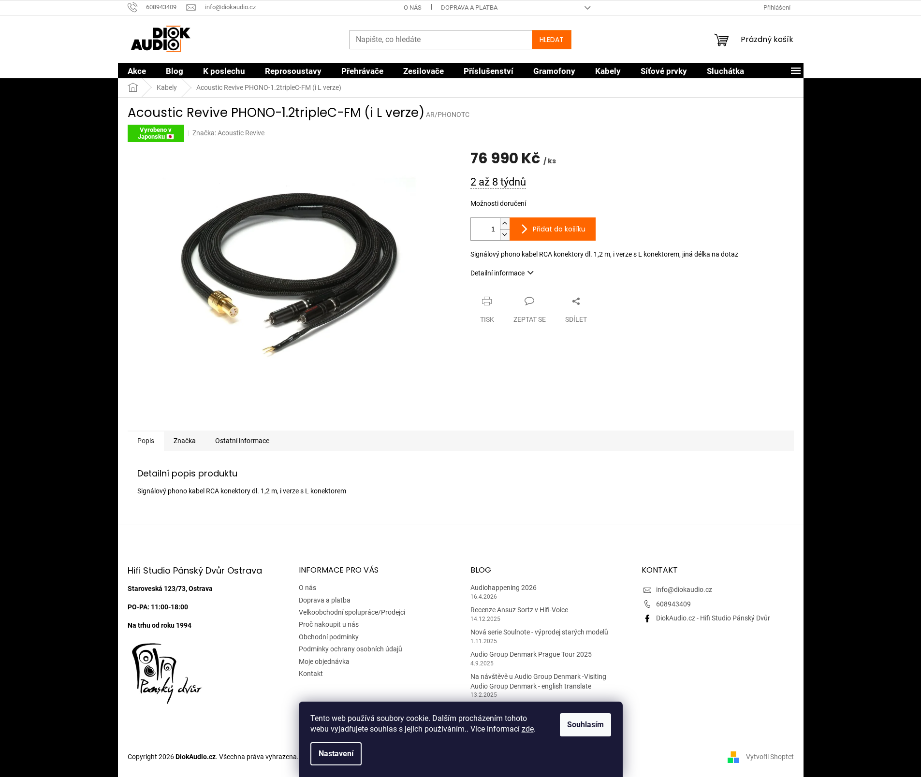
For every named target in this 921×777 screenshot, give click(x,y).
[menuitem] (137, 71)
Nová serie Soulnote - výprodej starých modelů (539, 632)
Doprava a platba (469, 7)
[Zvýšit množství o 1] (505, 223)
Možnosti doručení (498, 203)
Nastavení (336, 753)
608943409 (673, 604)
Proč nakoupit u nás (329, 624)
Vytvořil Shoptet (770, 757)
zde (528, 729)
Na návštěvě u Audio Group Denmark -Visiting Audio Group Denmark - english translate (538, 681)
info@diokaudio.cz (684, 589)
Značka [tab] (185, 441)
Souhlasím (585, 724)
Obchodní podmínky (329, 637)
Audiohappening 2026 (503, 587)
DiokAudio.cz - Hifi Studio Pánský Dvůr (713, 618)
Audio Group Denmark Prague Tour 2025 (531, 654)
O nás (413, 7)
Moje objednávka (324, 661)
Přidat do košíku (559, 229)
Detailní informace (497, 273)
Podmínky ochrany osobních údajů (350, 649)
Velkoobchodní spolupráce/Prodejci (352, 612)
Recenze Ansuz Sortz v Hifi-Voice (519, 610)
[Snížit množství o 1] (505, 234)
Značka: (228, 133)
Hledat (552, 39)
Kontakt (311, 673)
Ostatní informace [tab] (242, 441)
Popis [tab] (145, 441)
